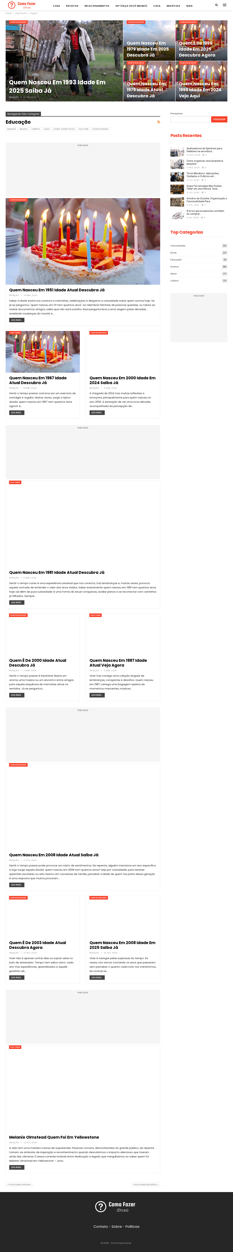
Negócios (173, 6)
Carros (35, 129)
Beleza (23, 129)
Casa (56, 6)
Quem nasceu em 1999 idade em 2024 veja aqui (200, 90)
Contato (100, 1226)
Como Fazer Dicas (64, 129)
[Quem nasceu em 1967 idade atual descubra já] (43, 351)
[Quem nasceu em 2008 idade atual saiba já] (83, 806)
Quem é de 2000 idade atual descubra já (37, 663)
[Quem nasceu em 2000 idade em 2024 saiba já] (123, 351)
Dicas (173, 252)
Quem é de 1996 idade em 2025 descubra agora (197, 49)
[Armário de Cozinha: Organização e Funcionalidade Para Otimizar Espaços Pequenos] (177, 202)
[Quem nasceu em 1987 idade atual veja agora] (123, 634)
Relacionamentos (97, 6)
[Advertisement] (83, 171)
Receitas (72, 6)
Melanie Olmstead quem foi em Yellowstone (54, 1137)
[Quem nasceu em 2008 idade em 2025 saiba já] (123, 916)
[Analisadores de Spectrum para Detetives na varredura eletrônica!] (177, 152)
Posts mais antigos (20, 1185)
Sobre (117, 1226)
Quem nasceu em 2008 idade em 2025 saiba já (122, 945)
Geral (173, 273)
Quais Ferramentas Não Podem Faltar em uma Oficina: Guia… (204, 187)
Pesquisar (176, 113)
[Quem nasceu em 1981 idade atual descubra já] (83, 524)
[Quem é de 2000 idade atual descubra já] (43, 634)
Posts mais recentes (145, 1185)
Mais (189, 6)
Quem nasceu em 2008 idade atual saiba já (53, 855)
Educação (176, 259)
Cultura (84, 129)
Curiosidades (18, 22)
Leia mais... (17, 320)
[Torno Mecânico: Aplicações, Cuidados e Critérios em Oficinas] (177, 177)
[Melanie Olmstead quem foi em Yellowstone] (83, 1088)
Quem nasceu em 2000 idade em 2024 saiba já (123, 380)
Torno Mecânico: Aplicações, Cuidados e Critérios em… (203, 175)
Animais (11, 129)
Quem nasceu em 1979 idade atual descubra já (146, 90)
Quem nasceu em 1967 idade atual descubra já (38, 380)
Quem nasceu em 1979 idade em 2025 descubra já (148, 49)
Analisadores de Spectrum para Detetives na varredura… (204, 150)
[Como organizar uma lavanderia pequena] (177, 164)
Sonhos (174, 266)
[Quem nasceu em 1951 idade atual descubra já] (83, 241)
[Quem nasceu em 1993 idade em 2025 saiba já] (64, 61)
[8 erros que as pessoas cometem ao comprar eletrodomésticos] (177, 214)
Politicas (132, 1226)
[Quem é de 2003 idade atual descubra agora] (43, 916)
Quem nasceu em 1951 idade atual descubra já (57, 290)
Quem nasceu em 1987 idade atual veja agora (118, 663)
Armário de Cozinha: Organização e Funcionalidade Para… (207, 200)
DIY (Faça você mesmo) (131, 6)
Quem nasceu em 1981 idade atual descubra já (56, 572)
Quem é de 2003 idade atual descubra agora (37, 945)
